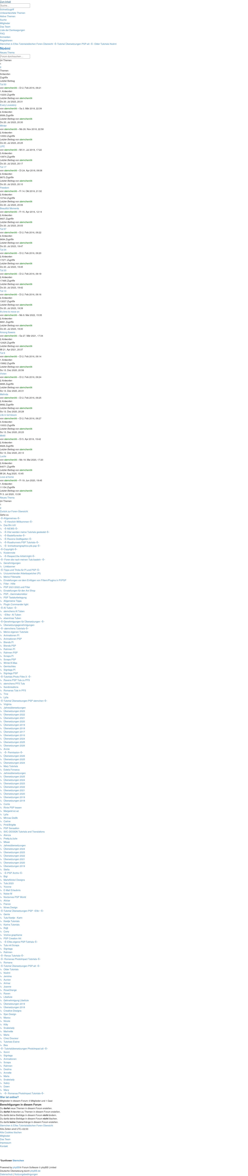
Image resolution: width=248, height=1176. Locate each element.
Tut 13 (3, 291)
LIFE (2, 146)
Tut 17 (3, 167)
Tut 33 (3, 270)
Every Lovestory (8, 105)
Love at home (7, 477)
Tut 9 (2, 353)
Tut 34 (3, 249)
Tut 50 (3, 84)
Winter (3, 125)
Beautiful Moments (9, 208)
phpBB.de (35, 1170)
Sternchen (18, 1160)
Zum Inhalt (5, 1)
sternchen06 (10, 87)
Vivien (3, 373)
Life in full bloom (8, 415)
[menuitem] (12, 12)
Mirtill (2, 435)
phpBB (16, 1167)
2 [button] (0, 67)
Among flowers (7, 332)
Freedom (4, 187)
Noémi (5, 48)
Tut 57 (3, 229)
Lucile (3, 456)
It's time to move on (9, 311)
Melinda (4, 394)
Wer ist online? (9, 1097)
